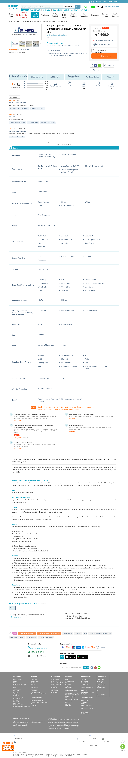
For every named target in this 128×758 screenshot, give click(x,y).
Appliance (83, 679)
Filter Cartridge (54, 690)
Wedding (30, 756)
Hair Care (67, 704)
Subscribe (86, 667)
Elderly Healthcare (85, 686)
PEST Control (84, 690)
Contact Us (49, 754)
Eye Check (16, 701)
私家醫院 (66, 10)
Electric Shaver (85, 702)
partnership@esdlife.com (21, 725)
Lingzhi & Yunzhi (69, 686)
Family (45, 756)
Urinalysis (49, 637)
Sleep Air (83, 689)
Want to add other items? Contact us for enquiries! (59, 409)
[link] (18, 738)
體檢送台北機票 (57, 10)
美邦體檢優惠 (46, 10)
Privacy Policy (76, 754)
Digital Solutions (70, 756)
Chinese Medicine (18, 704)
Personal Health (101, 684)
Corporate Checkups (18, 708)
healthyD (52, 756)
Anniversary (38, 756)
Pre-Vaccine (16, 682)
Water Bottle (54, 687)
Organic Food (100, 686)
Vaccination (100, 681)
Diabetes (78, 633)
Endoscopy (16, 695)
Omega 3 (67, 689)
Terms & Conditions (65, 754)
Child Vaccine (34, 679)
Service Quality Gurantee (27, 633)
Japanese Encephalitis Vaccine (39, 694)
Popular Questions (102, 696)
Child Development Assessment (21, 706)
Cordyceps (68, 684)
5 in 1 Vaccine (34, 687)
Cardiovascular (17, 689)
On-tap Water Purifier (56, 681)
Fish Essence (68, 687)
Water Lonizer (54, 692)
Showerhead (54, 689)
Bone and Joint (69, 701)
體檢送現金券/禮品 (35, 10)
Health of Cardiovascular (71, 699)
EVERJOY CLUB (101, 2)
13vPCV (33, 684)
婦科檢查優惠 (75, 10)
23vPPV (33, 682)
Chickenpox (34, 690)
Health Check (100, 679)
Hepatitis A (34, 686)
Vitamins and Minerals (71, 690)
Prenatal (15, 692)
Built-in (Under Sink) (56, 684)
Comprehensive (17, 679)
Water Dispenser (55, 679)
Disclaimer (85, 754)
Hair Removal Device (86, 705)
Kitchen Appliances (86, 682)
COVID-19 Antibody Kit (19, 686)
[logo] (13, 10)
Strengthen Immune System (72, 693)
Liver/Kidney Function (17, 637)
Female (15, 681)
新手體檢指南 (85, 10)
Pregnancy (68, 705)
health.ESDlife (60, 756)
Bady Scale (34, 705)
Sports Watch (84, 712)
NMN (66, 679)
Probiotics (67, 682)
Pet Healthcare (84, 684)
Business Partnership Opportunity (34, 754)
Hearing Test (16, 703)
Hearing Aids (34, 707)
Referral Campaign (113, 2)
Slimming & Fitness (70, 698)
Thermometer (34, 704)
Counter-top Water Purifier (57, 682)
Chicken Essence (69, 681)
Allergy (15, 694)
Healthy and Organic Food (87, 692)
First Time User (101, 694)
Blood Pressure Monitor (37, 700)
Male (14, 633)
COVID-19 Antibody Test (19, 684)
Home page (11, 15)
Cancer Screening (18, 697)
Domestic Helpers (17, 698)
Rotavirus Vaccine (35, 692)
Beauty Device (84, 700)
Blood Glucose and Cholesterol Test (40, 702)
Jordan (12, 608)
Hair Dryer (83, 704)
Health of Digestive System (72, 694)
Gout (85, 633)
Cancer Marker (68, 633)
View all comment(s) (64, 144)
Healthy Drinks (84, 694)
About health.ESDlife (18, 754)
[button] (40, 43)
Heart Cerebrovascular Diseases (100, 633)
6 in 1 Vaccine (34, 689)
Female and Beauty (70, 696)
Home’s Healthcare (102, 682)
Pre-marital (16, 690)
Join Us (56, 754)
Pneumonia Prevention (87, 687)
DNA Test (15, 700)
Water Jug (53, 686)
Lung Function (31, 637)
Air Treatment (84, 681)
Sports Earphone (85, 714)
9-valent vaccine (35, 681)
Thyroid (41, 637)
